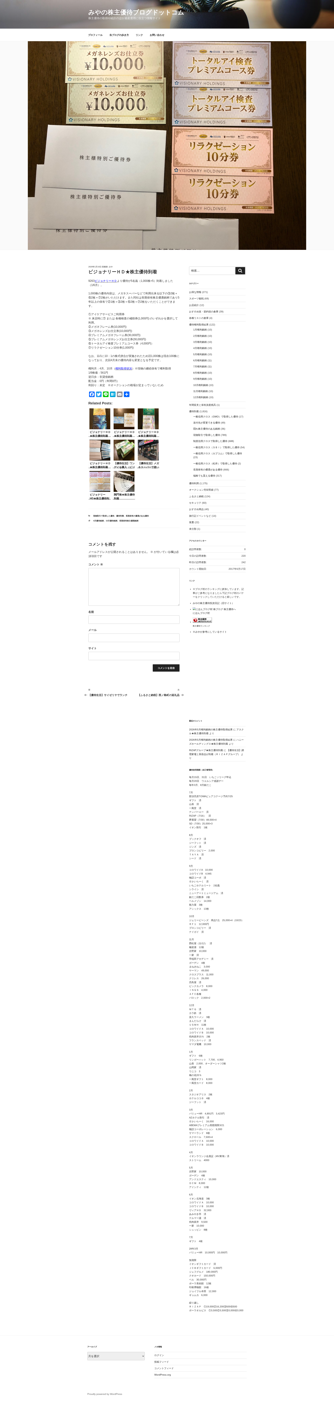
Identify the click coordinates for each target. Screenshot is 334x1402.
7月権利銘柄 (200, 366)
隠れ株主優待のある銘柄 (206, 428)
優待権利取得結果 (199, 324)
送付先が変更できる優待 (206, 422)
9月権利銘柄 (200, 378)
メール (92, 630)
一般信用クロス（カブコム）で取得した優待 (217, 453)
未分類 (192, 528)
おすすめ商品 (196, 509)
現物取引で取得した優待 (103, 516)
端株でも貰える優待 (204, 475)
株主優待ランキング (201, 626)
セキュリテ (195, 502)
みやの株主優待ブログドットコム (136, 12)
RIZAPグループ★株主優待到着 (206, 750)
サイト (92, 648)
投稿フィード (161, 1361)
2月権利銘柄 (200, 336)
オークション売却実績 (201, 489)
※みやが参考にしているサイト (210, 631)
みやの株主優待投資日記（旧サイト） (213, 603)
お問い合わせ (157, 35)
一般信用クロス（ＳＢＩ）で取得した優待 (216, 447)
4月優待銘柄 (98, 521)
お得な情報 (195, 292)
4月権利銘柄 (200, 348)
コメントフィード (164, 1368)
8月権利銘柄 (200, 372)
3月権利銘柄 (200, 342)
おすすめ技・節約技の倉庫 (203, 311)
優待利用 (194, 483)
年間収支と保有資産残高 (202, 405)
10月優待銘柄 (111, 521)
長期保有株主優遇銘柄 (128, 521)
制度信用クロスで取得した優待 (210, 441)
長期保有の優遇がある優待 (137, 516)
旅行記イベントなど (200, 515)
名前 (91, 611)
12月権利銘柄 (200, 397)
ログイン (159, 1355)
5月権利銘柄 (200, 354)
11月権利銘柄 (200, 391)
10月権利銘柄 (200, 385)
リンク (139, 35)
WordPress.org (162, 1374)
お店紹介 (194, 305)
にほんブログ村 (201, 613)
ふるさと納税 (196, 496)
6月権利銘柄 (200, 360)
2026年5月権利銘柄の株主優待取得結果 (211, 729)
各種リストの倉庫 (199, 318)
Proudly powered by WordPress (104, 1394)
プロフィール (95, 35)
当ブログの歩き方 (119, 35)
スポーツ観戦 (196, 298)
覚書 (191, 522)
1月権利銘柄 (200, 329)
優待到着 (120, 516)
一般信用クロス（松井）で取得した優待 (215, 463)
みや (111, 267)
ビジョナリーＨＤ (106, 280)
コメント (95, 564)
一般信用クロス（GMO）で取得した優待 (215, 416)
